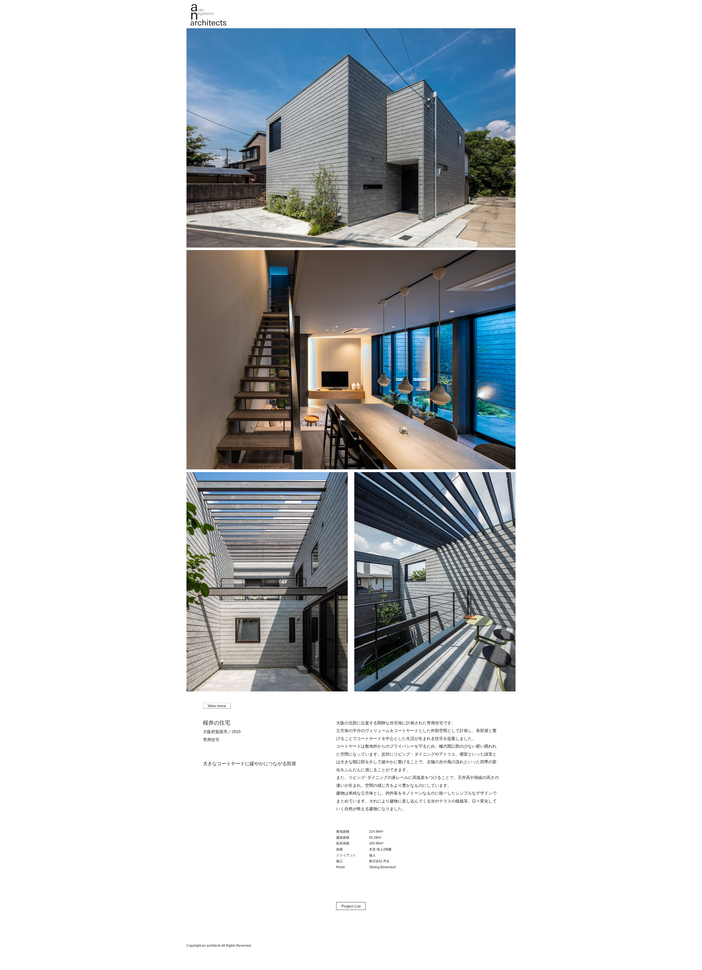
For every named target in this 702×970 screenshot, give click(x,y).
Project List (351, 906)
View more (217, 706)
